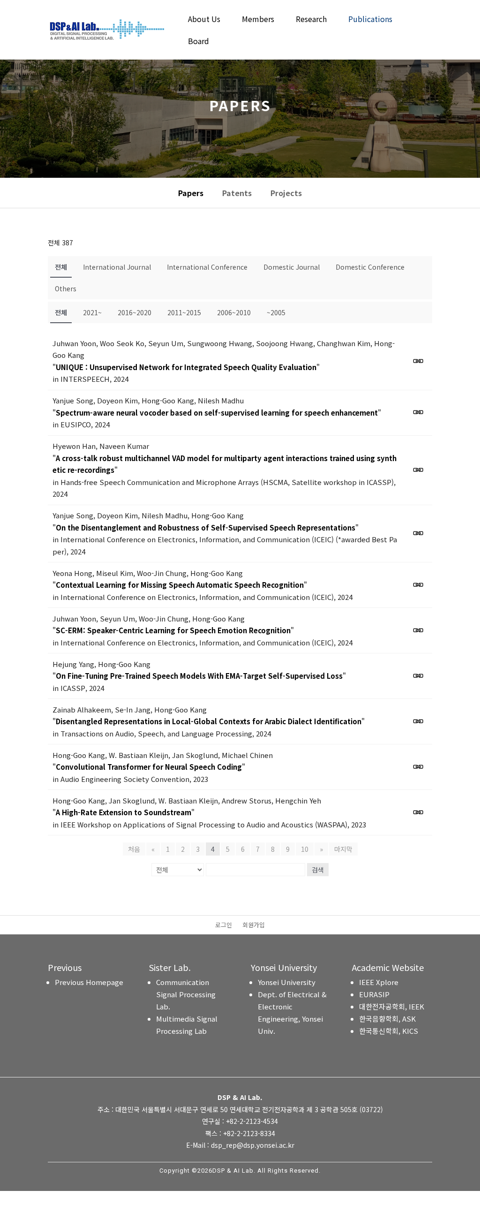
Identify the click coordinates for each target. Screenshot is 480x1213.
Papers (190, 193)
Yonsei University (286, 982)
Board (198, 42)
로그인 (223, 925)
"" (186, 367)
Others (65, 288)
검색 (318, 869)
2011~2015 (184, 312)
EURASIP (374, 994)
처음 (134, 849)
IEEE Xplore (378, 982)
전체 (61, 267)
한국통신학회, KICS (388, 1031)
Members (258, 19)
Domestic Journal (291, 267)
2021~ (92, 312)
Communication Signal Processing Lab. (186, 994)
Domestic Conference (370, 267)
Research (311, 19)
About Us (204, 19)
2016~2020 (134, 312)
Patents (237, 193)
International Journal (117, 267)
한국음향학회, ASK (387, 1018)
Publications (370, 19)
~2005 (276, 312)
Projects (286, 193)
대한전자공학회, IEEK (391, 1006)
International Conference (207, 267)
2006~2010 (234, 312)
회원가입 (253, 925)
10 (304, 849)
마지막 (343, 849)
